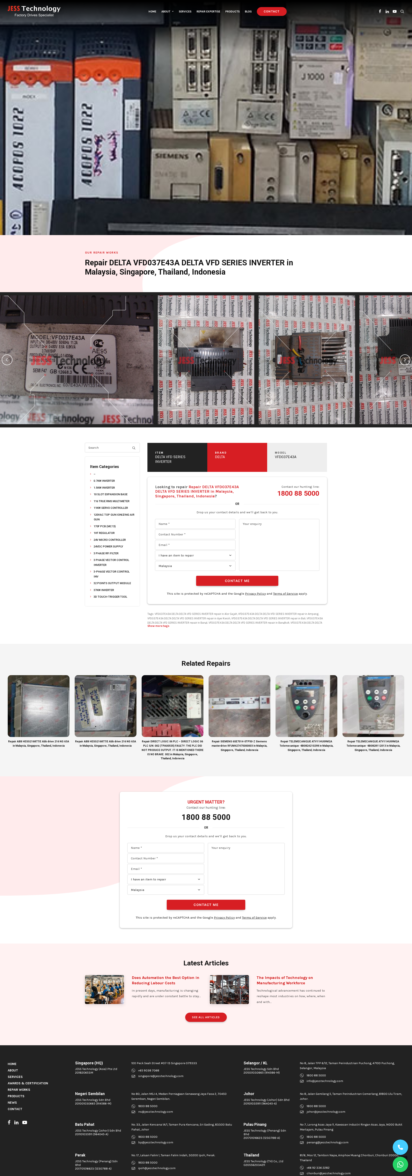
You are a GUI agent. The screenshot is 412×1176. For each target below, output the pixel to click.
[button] (380, 11)
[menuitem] (152, 11)
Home (152, 11)
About (165, 11)
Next (405, 360)
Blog (248, 11)
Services (185, 11)
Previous (7, 360)
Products (232, 11)
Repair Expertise (208, 11)
